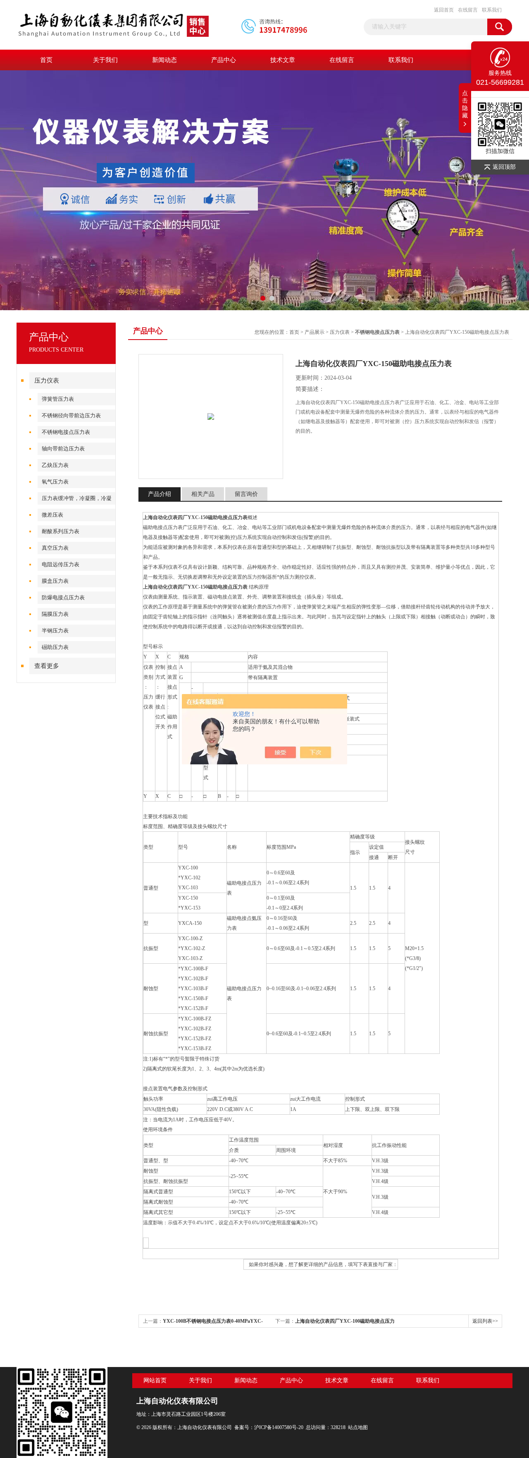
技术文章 (282, 60)
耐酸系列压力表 (60, 531)
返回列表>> (485, 1321)
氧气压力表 (55, 482)
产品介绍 (159, 494)
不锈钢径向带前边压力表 (71, 415)
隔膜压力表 (55, 614)
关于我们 (105, 60)
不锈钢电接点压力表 (66, 432)
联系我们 (492, 10)
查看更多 (46, 666)
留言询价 (246, 494)
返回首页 (444, 10)
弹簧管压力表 (58, 399)
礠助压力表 (55, 647)
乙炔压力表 (55, 465)
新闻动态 (164, 60)
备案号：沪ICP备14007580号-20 (268, 1427)
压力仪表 (46, 380)
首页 (46, 60)
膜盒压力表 (55, 581)
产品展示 (314, 332)
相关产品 (202, 494)
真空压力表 (55, 548)
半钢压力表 (55, 630)
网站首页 (155, 1380)
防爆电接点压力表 (63, 597)
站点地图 (358, 1427)
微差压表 (52, 515)
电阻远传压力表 (60, 564)
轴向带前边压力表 (63, 448)
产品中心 (223, 60)
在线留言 (468, 10)
